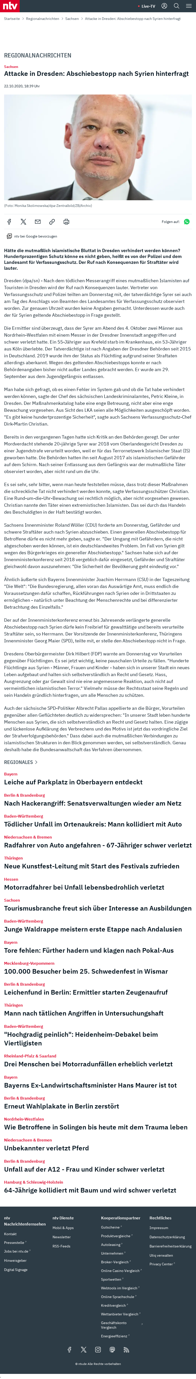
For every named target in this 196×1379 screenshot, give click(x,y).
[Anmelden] (164, 6)
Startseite (12, 18)
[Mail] (38, 222)
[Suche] (177, 6)
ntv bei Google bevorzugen (35, 236)
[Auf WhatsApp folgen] (187, 221)
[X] (23, 222)
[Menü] (189, 6)
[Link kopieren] (52, 222)
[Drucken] (66, 222)
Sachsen (72, 18)
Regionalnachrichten (42, 18)
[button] (98, 151)
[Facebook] (9, 222)
